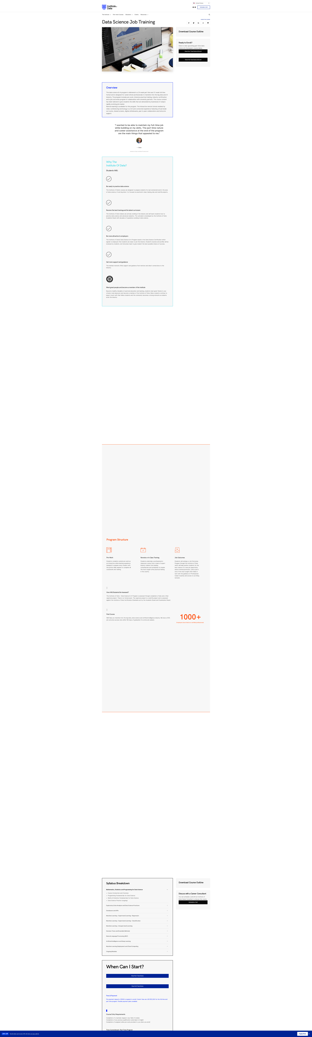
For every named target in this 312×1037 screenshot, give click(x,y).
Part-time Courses (118, 14)
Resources (144, 14)
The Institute (105, 14)
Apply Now (302, 1034)
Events (137, 14)
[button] (193, 51)
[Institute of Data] (109, 7)
